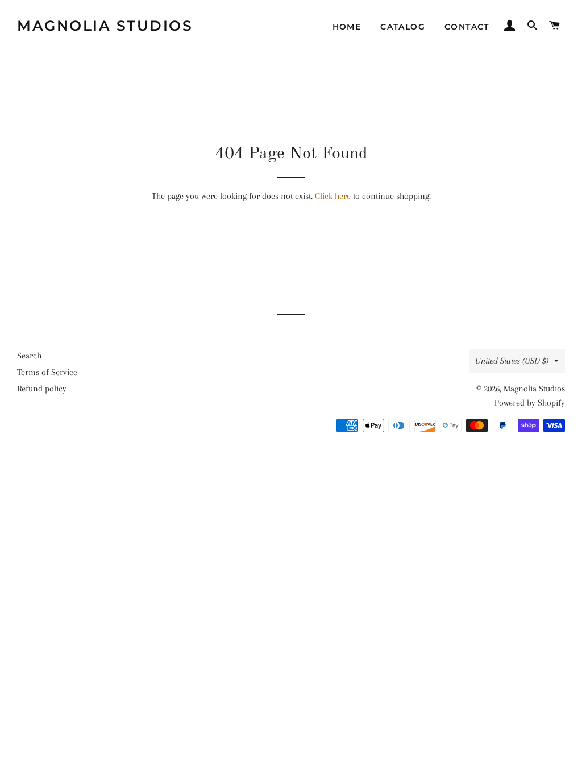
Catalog (402, 27)
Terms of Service (47, 372)
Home (346, 27)
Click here (333, 196)
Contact (466, 27)
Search (29, 356)
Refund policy (41, 388)
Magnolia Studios (105, 25)
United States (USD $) (511, 361)
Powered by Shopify (529, 403)
